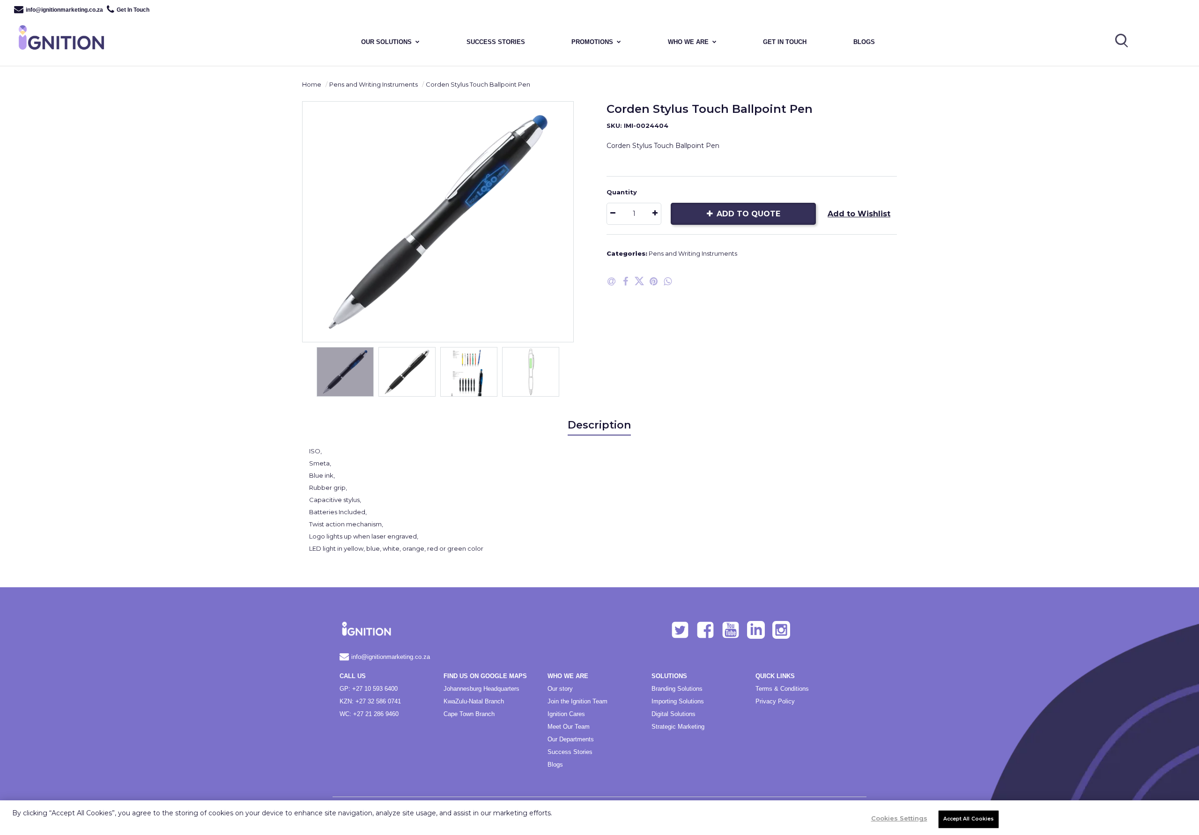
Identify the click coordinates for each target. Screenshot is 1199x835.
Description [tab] (599, 425)
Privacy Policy (775, 701)
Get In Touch (133, 10)
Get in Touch (785, 41)
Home (311, 84)
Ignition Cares (566, 713)
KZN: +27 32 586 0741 (370, 701)
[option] (438, 222)
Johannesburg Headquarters (481, 688)
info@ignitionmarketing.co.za (64, 10)
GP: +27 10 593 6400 (369, 688)
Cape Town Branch (469, 713)
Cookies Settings (899, 818)
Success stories (495, 41)
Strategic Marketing (677, 726)
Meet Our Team (569, 726)
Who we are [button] (688, 41)
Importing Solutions (677, 701)
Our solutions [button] (386, 41)
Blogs (864, 41)
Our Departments (571, 739)
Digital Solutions (673, 713)
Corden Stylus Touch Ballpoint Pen (478, 84)
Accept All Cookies (968, 819)
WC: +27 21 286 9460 (369, 713)
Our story (560, 688)
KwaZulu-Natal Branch (474, 701)
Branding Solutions (677, 688)
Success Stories (570, 751)
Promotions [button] (592, 41)
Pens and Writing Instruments (373, 84)
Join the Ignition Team (577, 701)
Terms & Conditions (782, 688)
